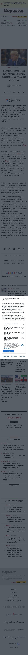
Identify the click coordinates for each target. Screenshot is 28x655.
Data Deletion (6, 356)
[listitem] (14, 324)
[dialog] (14, 327)
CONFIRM (8, 351)
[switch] (22, 328)
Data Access (14, 356)
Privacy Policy (22, 356)
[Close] (25, 299)
